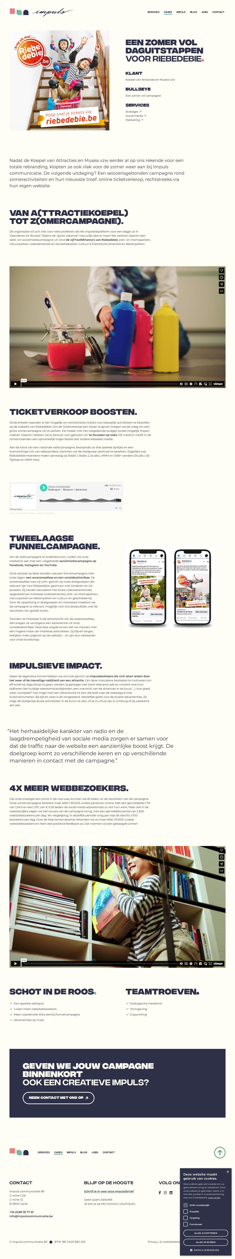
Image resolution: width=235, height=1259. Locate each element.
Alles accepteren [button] (205, 1233)
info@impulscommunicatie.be (31, 1216)
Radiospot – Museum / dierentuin (41, 513)
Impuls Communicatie (17, 513)
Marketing (133, 120)
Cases (168, 12)
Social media (135, 115)
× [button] (227, 1172)
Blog (193, 12)
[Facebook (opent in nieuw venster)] (160, 1193)
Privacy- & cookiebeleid (164, 1241)
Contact (218, 12)
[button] (205, 1250)
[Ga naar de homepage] (52, 12)
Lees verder (214, 1197)
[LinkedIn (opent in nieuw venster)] (170, 1193)
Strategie (132, 111)
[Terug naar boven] (220, 1152)
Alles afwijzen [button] (206, 1242)
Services (153, 12)
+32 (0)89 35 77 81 (21, 1212)
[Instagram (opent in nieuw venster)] (165, 1193)
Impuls (181, 12)
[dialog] (206, 1212)
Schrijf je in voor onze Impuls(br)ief (109, 1191)
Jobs (204, 12)
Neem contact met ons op (56, 1097)
